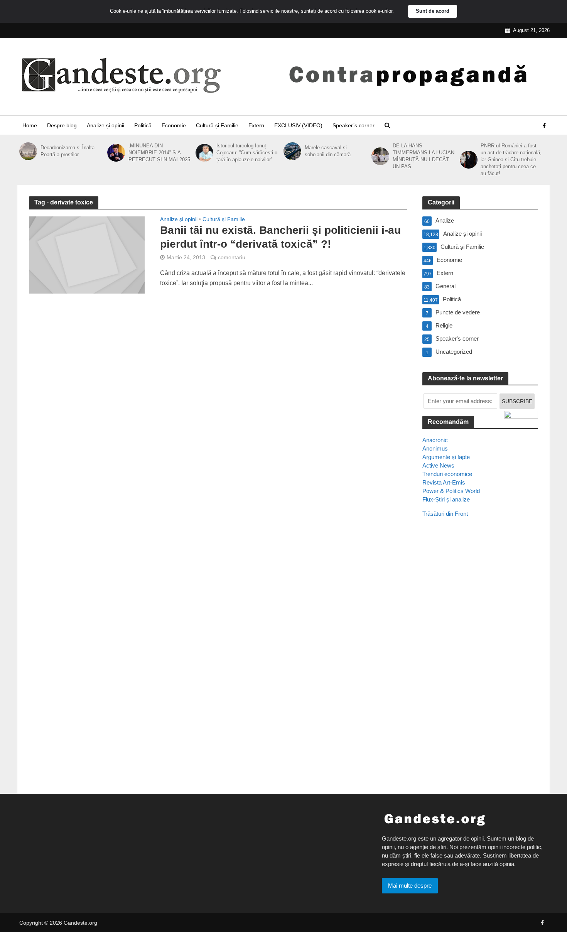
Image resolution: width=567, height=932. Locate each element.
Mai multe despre (410, 885)
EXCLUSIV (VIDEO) (298, 125)
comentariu (231, 257)
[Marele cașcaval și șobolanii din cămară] (292, 151)
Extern (256, 125)
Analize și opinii (105, 125)
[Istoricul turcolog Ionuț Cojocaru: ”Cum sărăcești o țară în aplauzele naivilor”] (204, 153)
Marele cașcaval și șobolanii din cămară (328, 151)
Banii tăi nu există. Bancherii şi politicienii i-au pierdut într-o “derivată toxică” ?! (280, 237)
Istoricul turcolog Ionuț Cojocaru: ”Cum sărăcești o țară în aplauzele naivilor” (246, 152)
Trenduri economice (447, 474)
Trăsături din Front (445, 513)
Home (29, 125)
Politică (143, 125)
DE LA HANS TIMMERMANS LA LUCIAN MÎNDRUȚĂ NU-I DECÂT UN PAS (423, 156)
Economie (174, 125)
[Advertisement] (480, 664)
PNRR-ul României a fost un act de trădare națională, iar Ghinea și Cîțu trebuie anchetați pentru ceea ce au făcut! (511, 159)
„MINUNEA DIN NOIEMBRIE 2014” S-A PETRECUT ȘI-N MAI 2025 (159, 152)
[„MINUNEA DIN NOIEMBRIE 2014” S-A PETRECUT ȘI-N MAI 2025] (116, 153)
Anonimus (435, 448)
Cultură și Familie (217, 125)
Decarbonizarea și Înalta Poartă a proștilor (67, 151)
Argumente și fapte (446, 457)
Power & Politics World (451, 491)
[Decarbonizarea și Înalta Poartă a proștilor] (28, 151)
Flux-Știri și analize (446, 499)
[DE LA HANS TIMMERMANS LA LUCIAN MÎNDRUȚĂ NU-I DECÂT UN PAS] (380, 156)
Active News (438, 465)
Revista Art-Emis (443, 482)
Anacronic (435, 440)
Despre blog (62, 125)
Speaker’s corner (353, 125)
